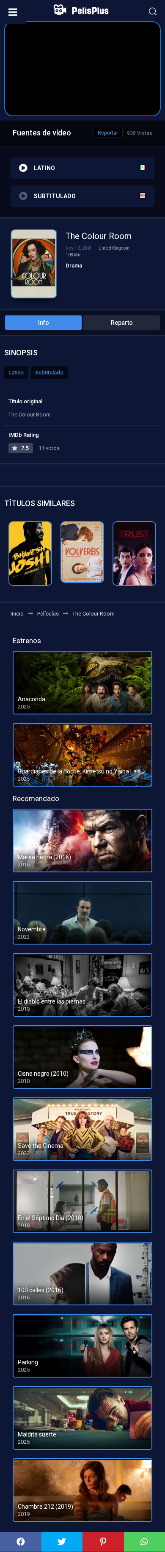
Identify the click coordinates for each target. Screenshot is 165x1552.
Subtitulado (49, 372)
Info (43, 322)
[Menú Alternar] (13, 12)
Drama (74, 265)
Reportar (108, 133)
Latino (16, 372)
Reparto (122, 322)
